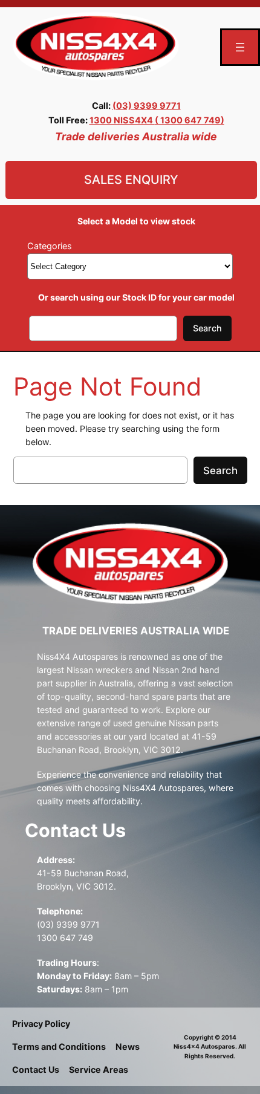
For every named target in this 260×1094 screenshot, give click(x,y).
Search (207, 328)
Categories (49, 246)
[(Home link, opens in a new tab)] (95, 46)
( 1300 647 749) (189, 120)
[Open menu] (240, 47)
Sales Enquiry (131, 179)
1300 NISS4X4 (122, 120)
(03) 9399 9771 (146, 105)
